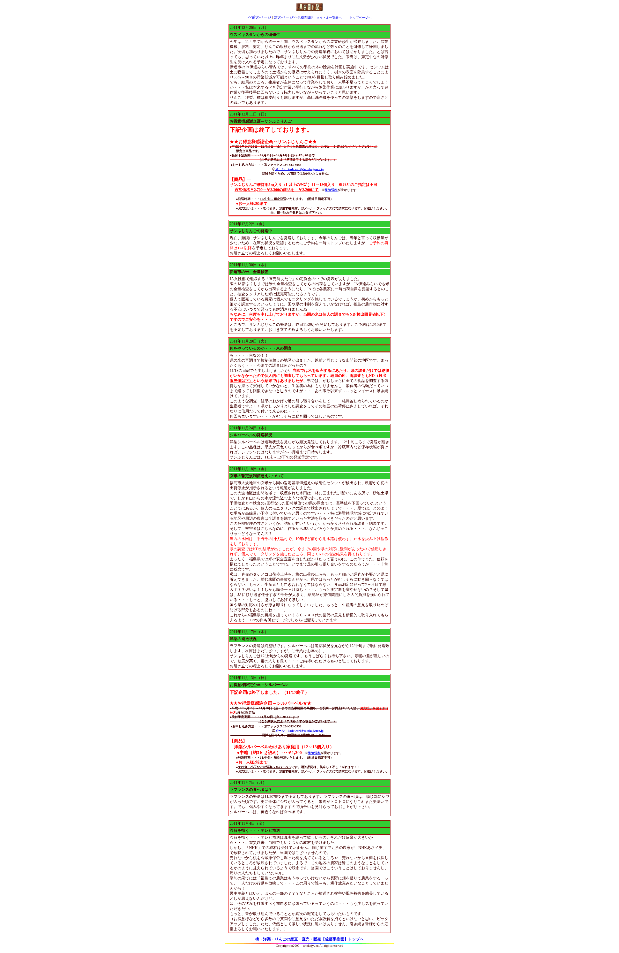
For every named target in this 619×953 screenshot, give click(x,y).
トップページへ (360, 17)
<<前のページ (259, 17)
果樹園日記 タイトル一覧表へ (320, 17)
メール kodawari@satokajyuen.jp (299, 169)
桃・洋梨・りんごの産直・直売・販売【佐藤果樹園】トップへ (309, 939)
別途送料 (331, 190)
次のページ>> (286, 17)
